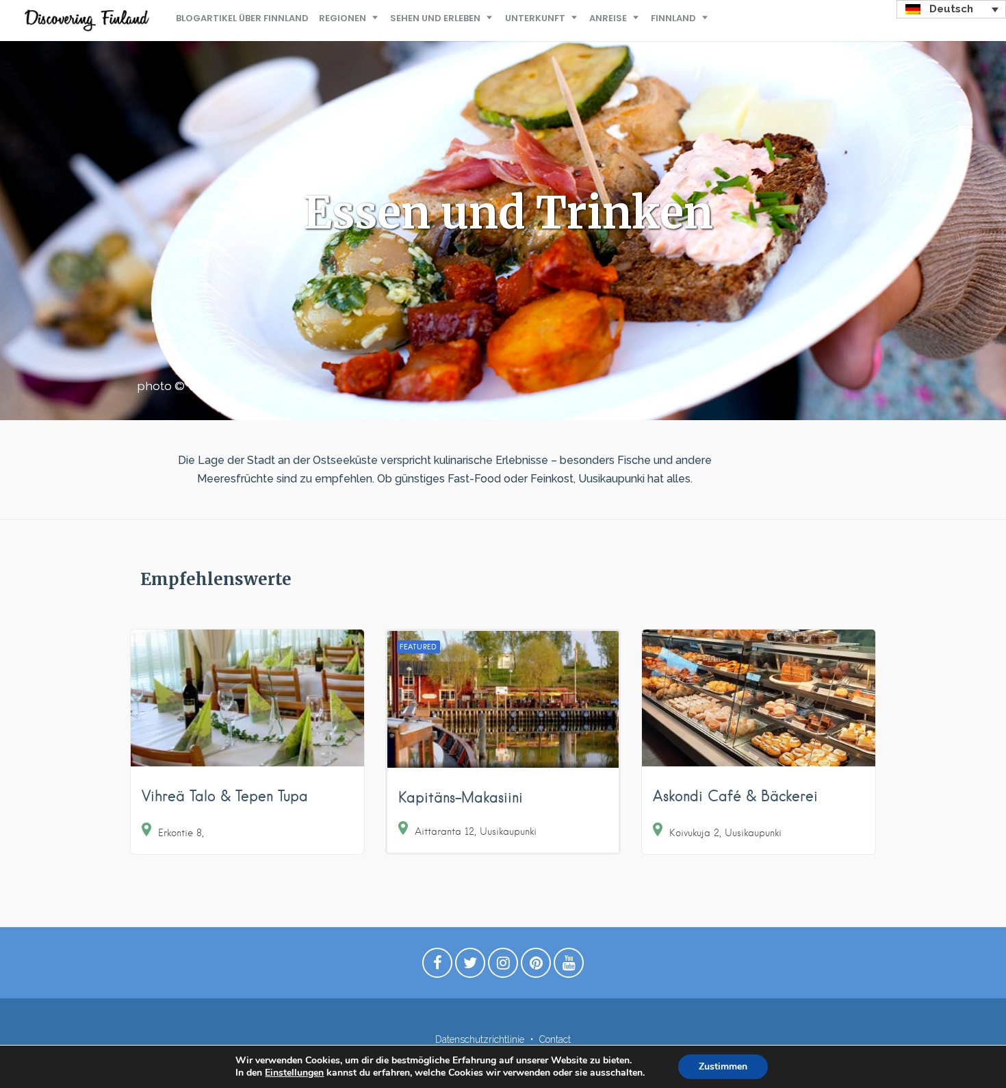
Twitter (470, 966)
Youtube (568, 966)
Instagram (503, 966)
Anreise (608, 18)
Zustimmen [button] (723, 1066)
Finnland (673, 18)
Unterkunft (535, 18)
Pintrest (536, 966)
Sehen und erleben (435, 18)
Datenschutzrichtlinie (479, 1039)
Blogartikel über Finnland (242, 18)
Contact (555, 1039)
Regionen (342, 18)
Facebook (437, 966)
